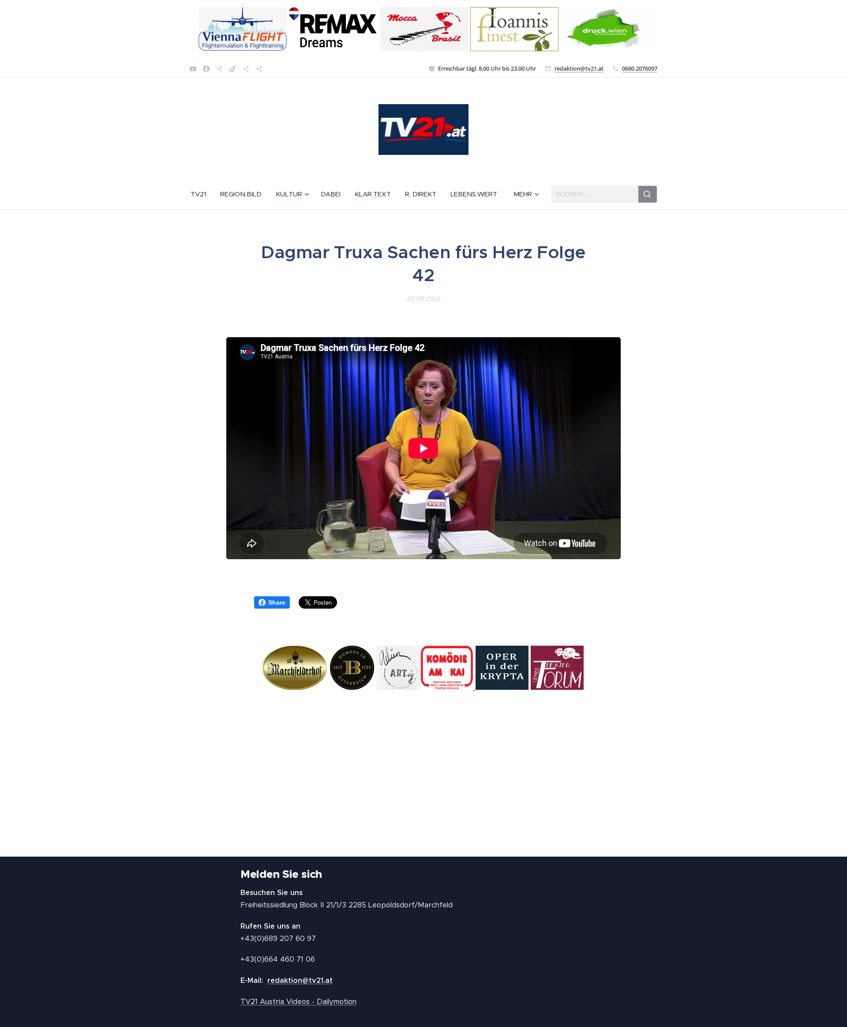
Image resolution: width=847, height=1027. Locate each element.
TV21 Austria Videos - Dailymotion (298, 1001)
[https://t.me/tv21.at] (245, 68)
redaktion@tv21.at (579, 68)
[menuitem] (202, 194)
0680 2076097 (639, 68)
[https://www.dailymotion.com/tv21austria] (219, 68)
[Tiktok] (232, 68)
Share (276, 602)
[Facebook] (206, 68)
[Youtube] (193, 68)
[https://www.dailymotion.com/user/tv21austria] (259, 68)
